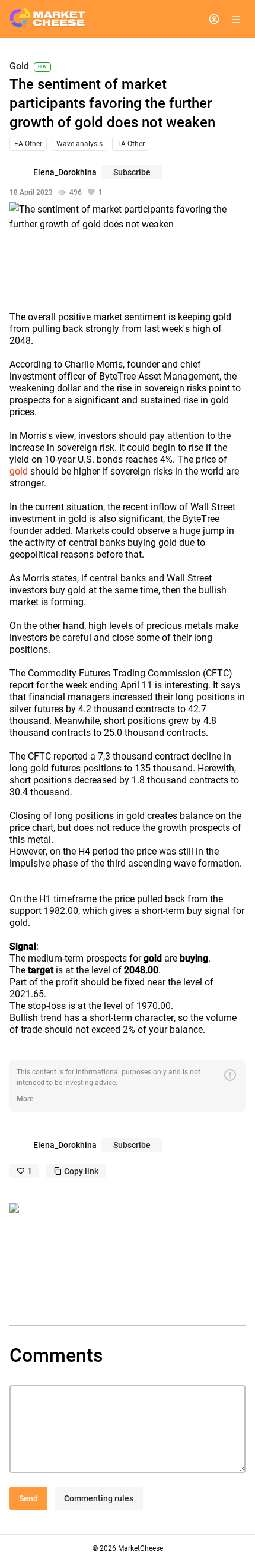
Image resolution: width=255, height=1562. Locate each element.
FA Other (28, 144)
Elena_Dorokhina (65, 172)
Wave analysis (79, 144)
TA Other (131, 144)
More (25, 1099)
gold (18, 471)
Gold (19, 67)
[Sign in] (214, 19)
